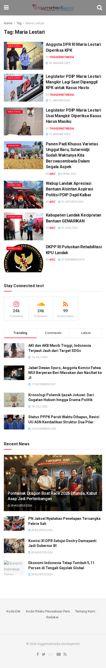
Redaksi (52, 617)
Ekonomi (14, 145)
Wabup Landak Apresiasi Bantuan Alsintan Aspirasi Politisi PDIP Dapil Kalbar (69, 189)
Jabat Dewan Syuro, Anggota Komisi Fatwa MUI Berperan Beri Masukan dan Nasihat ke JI (65, 373)
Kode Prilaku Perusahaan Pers (48, 611)
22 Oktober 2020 (71, 201)
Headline (14, 185)
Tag (19, 23)
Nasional (14, 46)
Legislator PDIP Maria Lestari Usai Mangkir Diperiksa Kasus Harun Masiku (73, 116)
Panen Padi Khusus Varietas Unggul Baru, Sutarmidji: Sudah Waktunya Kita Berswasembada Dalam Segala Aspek (72, 155)
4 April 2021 (68, 174)
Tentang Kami (85, 611)
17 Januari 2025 (59, 100)
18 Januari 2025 (59, 63)
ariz (52, 174)
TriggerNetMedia (61, 57)
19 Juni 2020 (68, 228)
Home (8, 23)
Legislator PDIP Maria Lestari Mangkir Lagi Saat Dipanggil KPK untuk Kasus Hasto (73, 82)
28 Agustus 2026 (21, 505)
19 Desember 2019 (72, 259)
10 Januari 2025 (59, 134)
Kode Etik (13, 611)
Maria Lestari (35, 23)
